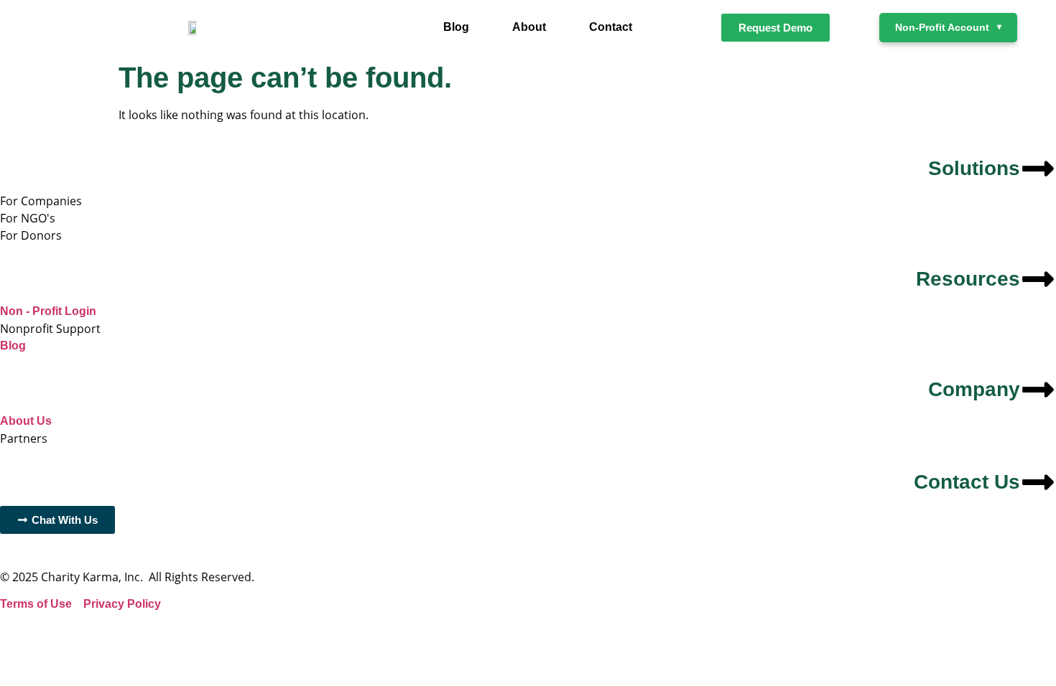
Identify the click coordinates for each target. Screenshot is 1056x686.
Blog (456, 27)
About (529, 27)
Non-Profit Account (948, 27)
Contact (610, 27)
